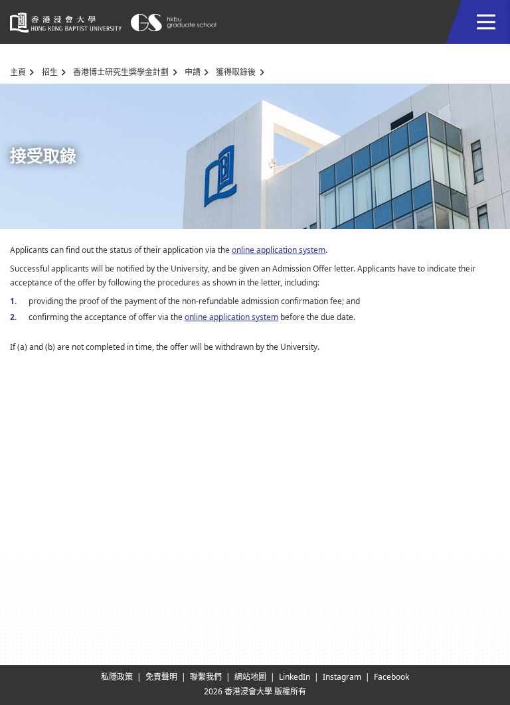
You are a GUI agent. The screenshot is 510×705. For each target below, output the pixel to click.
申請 (193, 72)
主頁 (18, 72)
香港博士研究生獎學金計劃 (121, 72)
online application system (278, 250)
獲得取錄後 (236, 72)
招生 (50, 72)
